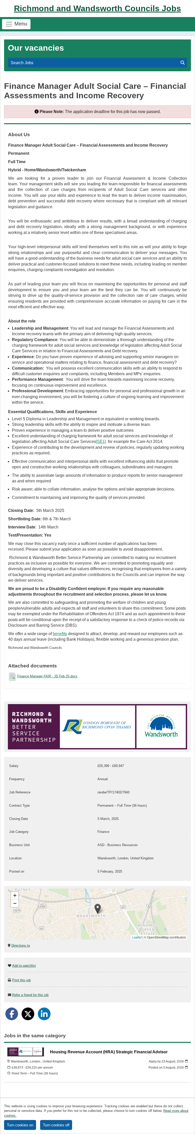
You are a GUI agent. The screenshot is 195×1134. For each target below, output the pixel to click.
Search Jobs (23, 63)
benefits (60, 634)
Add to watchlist (24, 966)
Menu (20, 23)
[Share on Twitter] (28, 1013)
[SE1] (101, 441)
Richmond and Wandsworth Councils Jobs (97, 8)
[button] (97, 909)
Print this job (21, 980)
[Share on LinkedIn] (44, 1013)
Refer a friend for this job (30, 995)
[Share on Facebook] (11, 1013)
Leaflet (137, 937)
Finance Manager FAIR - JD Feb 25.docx (47, 676)
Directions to (20, 945)
